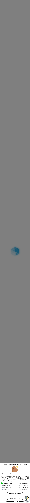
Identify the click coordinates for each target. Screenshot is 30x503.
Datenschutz (10, 501)
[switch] (26, 501)
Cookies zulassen (15, 493)
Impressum (20, 501)
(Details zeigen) (24, 483)
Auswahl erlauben (15, 498)
